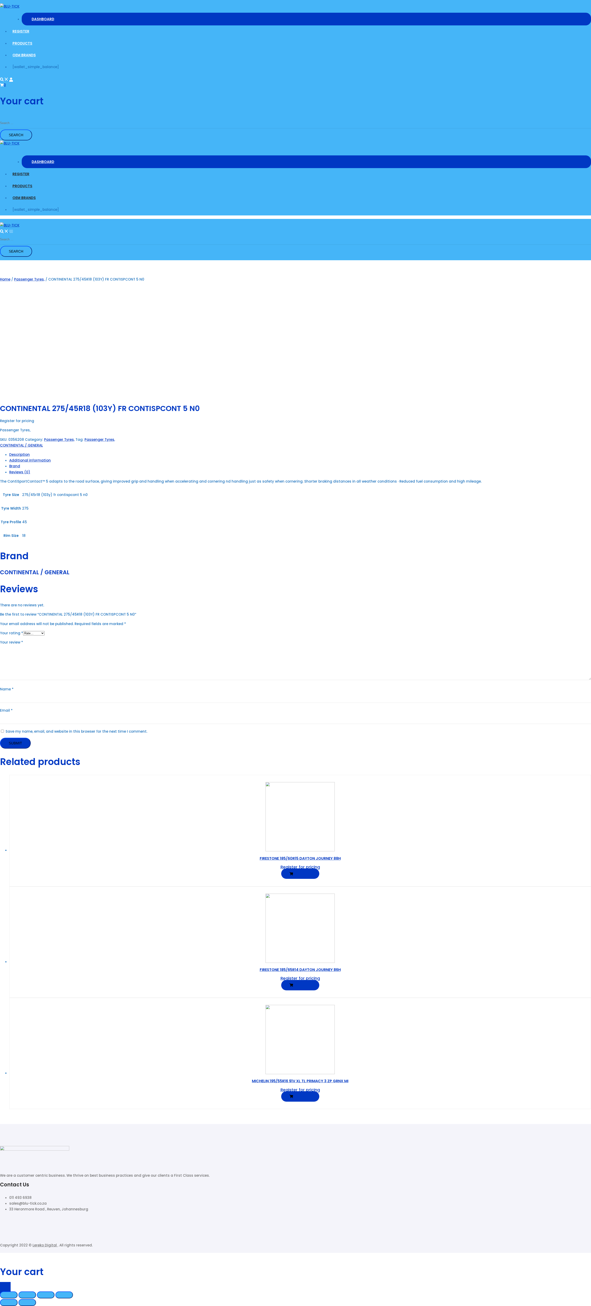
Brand (14, 466)
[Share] (27, 1294)
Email (6, 710)
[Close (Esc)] (9, 1294)
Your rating (11, 633)
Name (7, 689)
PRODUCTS (22, 43)
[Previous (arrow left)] (9, 1302)
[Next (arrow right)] (27, 1302)
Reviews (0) (19, 472)
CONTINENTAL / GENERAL (21, 445)
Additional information (30, 460)
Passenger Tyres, (29, 279)
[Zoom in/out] (64, 1294)
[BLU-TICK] (9, 6)
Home (5, 279)
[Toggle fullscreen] (45, 1294)
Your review (11, 642)
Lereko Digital (45, 1245)
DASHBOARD (43, 19)
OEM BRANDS (24, 55)
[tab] (300, 454)
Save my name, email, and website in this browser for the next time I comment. (76, 731)
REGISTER (20, 31)
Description (19, 454)
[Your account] (11, 79)
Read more (302, 873)
